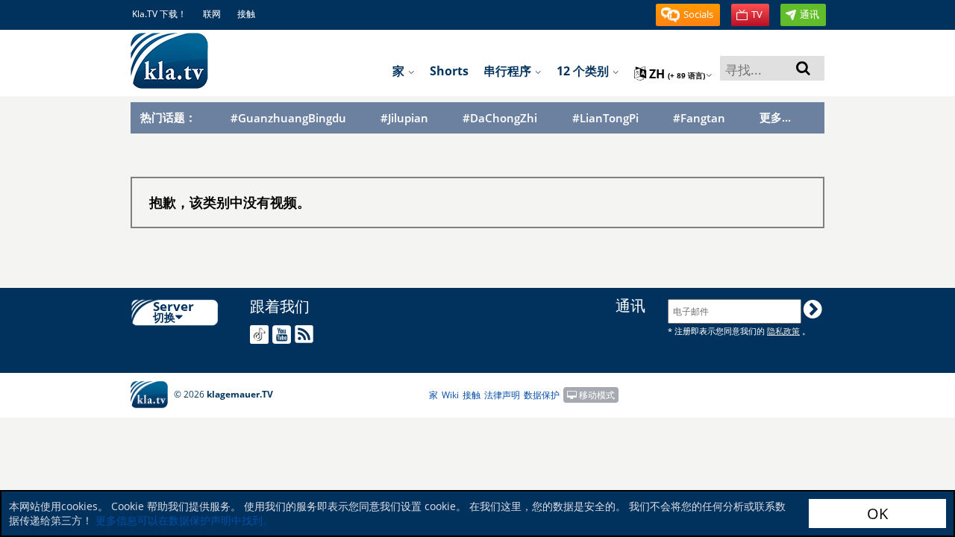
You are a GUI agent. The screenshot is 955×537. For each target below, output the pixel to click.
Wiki (450, 395)
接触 (246, 13)
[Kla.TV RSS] (306, 334)
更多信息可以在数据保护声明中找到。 (184, 520)
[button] (688, 15)
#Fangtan (699, 118)
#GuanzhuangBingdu (288, 118)
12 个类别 (584, 71)
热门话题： (168, 117)
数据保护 (542, 395)
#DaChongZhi (500, 118)
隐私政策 (783, 330)
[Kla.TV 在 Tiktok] (261, 334)
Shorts (449, 71)
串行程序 (508, 71)
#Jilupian (404, 118)
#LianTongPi (605, 118)
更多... (775, 117)
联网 (212, 13)
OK (877, 513)
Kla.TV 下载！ (159, 13)
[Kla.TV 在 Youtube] (283, 334)
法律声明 (502, 395)
